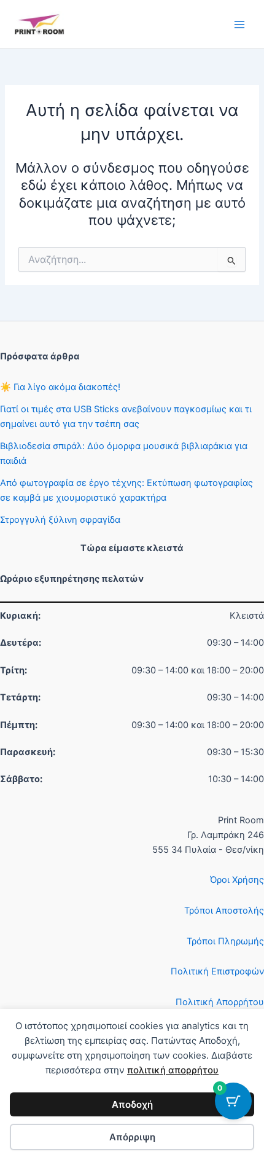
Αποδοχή (132, 1104)
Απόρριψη (132, 1137)
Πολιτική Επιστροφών (217, 971)
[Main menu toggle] (239, 24)
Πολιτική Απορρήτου (220, 1002)
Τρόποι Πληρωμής (225, 941)
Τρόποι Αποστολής (224, 910)
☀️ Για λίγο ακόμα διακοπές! (60, 387)
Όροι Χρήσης (237, 879)
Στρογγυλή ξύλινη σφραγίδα (60, 519)
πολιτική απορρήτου (173, 1070)
